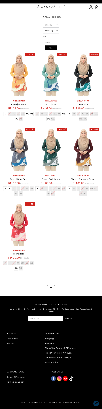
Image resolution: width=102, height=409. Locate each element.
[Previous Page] (48, 285)
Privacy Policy (51, 362)
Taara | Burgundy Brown (83, 179)
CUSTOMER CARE (15, 372)
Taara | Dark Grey (18, 179)
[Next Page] (54, 285)
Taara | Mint (51, 104)
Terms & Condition (15, 382)
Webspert (76, 402)
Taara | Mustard (19, 104)
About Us (12, 333)
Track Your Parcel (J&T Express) (60, 348)
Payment (49, 343)
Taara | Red (18, 254)
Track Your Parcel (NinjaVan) (58, 353)
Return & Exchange (16, 377)
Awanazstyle (40, 402)
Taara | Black (83, 104)
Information (52, 333)
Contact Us (12, 339)
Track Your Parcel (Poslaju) (58, 358)
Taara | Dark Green (50, 179)
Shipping (49, 339)
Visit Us (10, 343)
